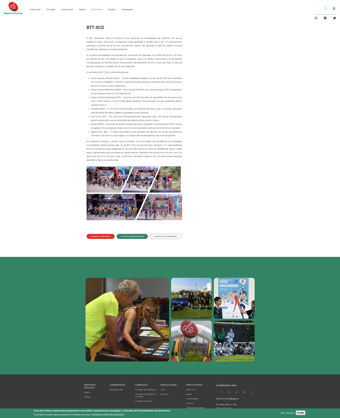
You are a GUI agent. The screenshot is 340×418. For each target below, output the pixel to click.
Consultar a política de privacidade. (108, 414)
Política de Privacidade (195, 408)
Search (326, 8)
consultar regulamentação (132, 236)
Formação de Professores (145, 390)
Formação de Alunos (143, 401)
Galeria (82, 9)
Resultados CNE (116, 390)
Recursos (164, 394)
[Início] (14, 8)
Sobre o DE (190, 390)
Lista (163, 390)
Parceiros (190, 403)
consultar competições (100, 236)
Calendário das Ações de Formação (145, 395)
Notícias (87, 397)
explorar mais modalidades (165, 236)
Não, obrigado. (287, 412)
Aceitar (300, 413)
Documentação (192, 399)
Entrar (334, 8)
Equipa (189, 394)
